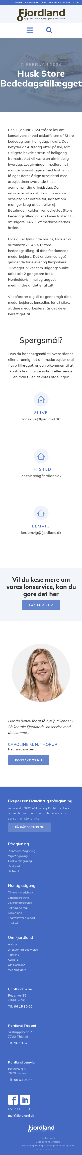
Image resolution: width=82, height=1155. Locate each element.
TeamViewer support (21, 917)
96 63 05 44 (23, 1080)
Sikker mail (15, 912)
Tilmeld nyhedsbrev (20, 892)
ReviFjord (14, 866)
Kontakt (76, 2)
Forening (13, 954)
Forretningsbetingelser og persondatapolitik (48, 1145)
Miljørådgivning (18, 856)
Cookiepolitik (48, 1137)
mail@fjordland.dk (21, 1115)
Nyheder (18, 2)
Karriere (66, 2)
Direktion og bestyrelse (23, 949)
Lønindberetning (18, 897)
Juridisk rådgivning (20, 861)
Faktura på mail (18, 907)
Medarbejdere (55, 2)
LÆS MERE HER (41, 605)
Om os (43, 2)
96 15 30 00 (23, 1006)
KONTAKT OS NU (28, 760)
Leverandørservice (20, 902)
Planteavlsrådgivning (21, 851)
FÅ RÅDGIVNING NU (29, 827)
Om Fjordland (16, 964)
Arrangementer (31, 2)
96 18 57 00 (23, 1043)
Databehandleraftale (48, 1141)
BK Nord (13, 871)
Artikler (12, 944)
